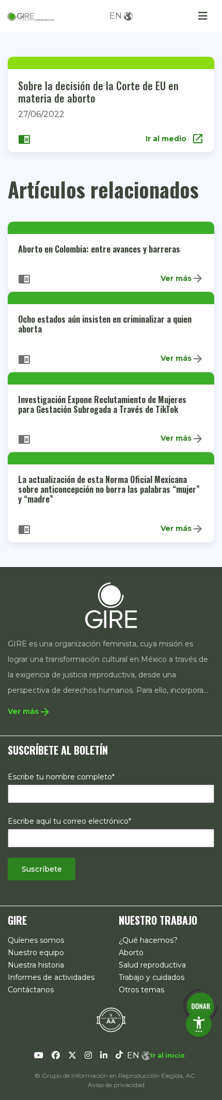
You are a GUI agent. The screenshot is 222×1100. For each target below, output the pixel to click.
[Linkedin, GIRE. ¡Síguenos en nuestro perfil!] (103, 1055)
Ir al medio (175, 138)
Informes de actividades (51, 977)
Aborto (131, 952)
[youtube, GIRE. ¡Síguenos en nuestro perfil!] (38, 1055)
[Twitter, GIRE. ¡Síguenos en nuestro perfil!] (72, 1055)
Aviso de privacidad (116, 1085)
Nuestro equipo (36, 952)
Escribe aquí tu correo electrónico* (69, 821)
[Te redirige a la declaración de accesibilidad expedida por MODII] (111, 1019)
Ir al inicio (168, 1055)
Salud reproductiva (152, 965)
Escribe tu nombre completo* (61, 776)
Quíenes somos (36, 940)
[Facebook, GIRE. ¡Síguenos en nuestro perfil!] (56, 1055)
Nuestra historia (36, 965)
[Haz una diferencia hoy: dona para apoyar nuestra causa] (200, 1006)
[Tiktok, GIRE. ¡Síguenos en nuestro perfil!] (119, 1055)
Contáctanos (31, 989)
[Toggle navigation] (203, 16)
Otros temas (141, 989)
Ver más (182, 278)
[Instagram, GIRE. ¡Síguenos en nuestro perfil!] (88, 1055)
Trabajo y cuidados (151, 977)
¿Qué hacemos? (148, 940)
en (115, 16)
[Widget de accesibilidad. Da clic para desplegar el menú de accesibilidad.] (199, 1024)
